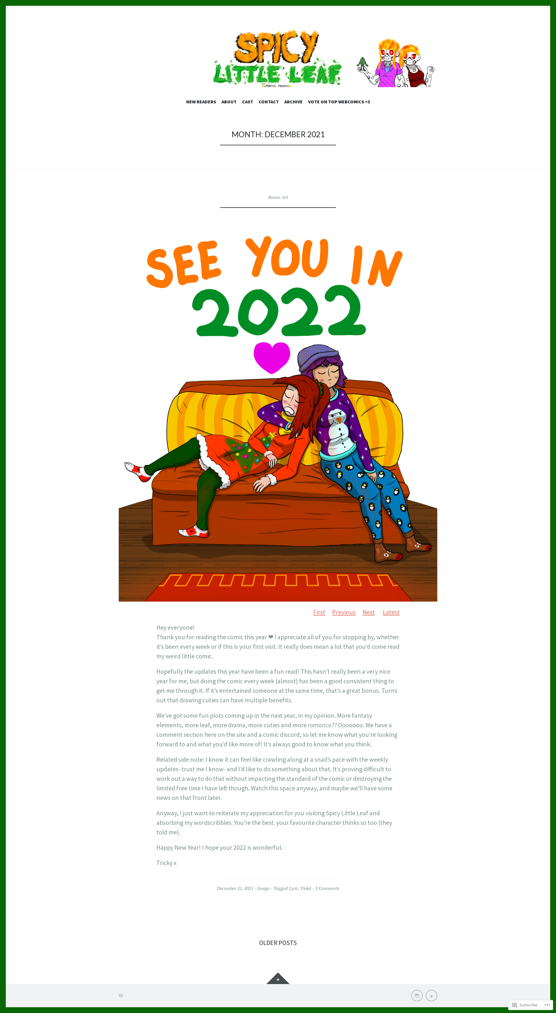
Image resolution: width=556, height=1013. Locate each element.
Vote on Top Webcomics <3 (339, 102)
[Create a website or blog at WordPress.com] (121, 996)
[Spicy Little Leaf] (278, 58)
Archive (293, 102)
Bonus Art (278, 197)
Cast (247, 102)
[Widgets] (278, 978)
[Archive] (431, 995)
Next (369, 612)
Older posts (278, 943)
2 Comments (327, 888)
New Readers (201, 102)
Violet (305, 888)
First (319, 612)
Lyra (293, 888)
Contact (269, 102)
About (229, 102)
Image (263, 888)
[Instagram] (417, 995)
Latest (391, 612)
